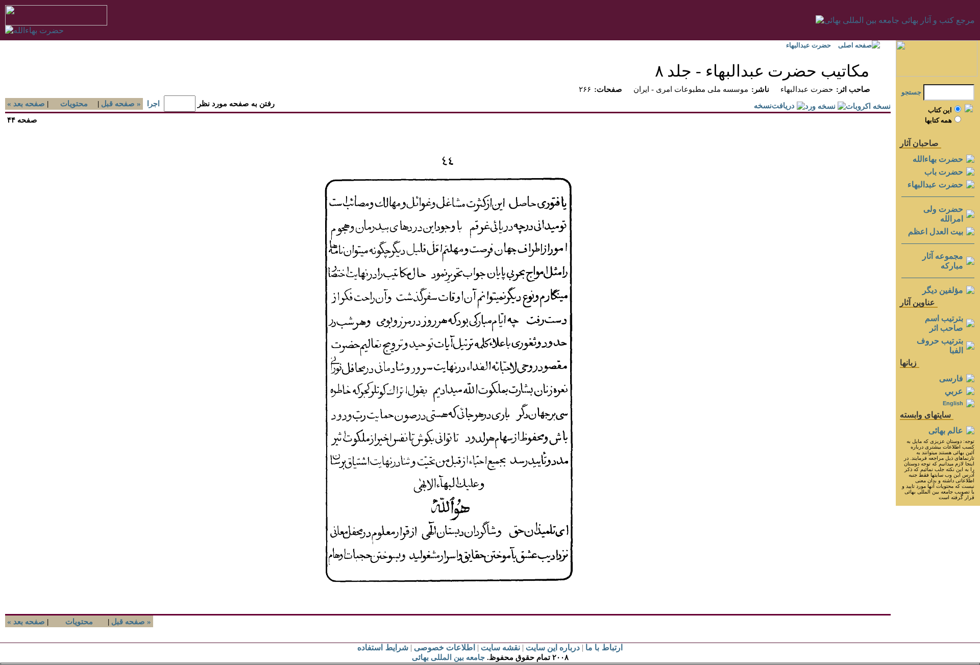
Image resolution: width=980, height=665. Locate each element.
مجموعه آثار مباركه (942, 261)
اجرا (153, 104)
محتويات (74, 104)
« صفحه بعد (25, 104)
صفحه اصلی (855, 45)
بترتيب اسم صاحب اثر (944, 323)
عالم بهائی (945, 430)
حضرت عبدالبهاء (808, 45)
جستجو (911, 92)
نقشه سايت (500, 647)
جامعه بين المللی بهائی (448, 657)
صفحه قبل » (122, 104)
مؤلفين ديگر (942, 290)
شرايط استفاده (382, 647)
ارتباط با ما (603, 647)
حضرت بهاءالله (938, 159)
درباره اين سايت (553, 647)
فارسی (951, 378)
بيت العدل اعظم (935, 231)
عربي (954, 391)
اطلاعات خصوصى (444, 647)
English (953, 403)
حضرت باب (943, 171)
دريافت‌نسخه (774, 106)
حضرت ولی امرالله (943, 214)
